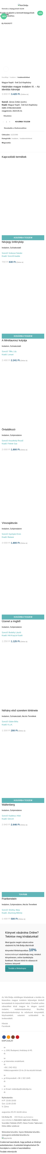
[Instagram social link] (24, 1)
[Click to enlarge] (6, 69)
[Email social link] (21, 1)
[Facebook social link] (19, 1)
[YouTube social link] (27, 1)
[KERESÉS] (43, 8)
